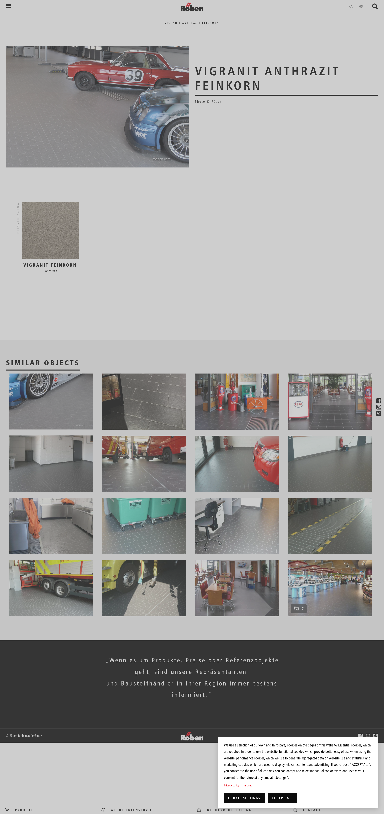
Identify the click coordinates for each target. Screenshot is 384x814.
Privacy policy (231, 785)
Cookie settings (244, 798)
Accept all (282, 798)
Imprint (248, 785)
